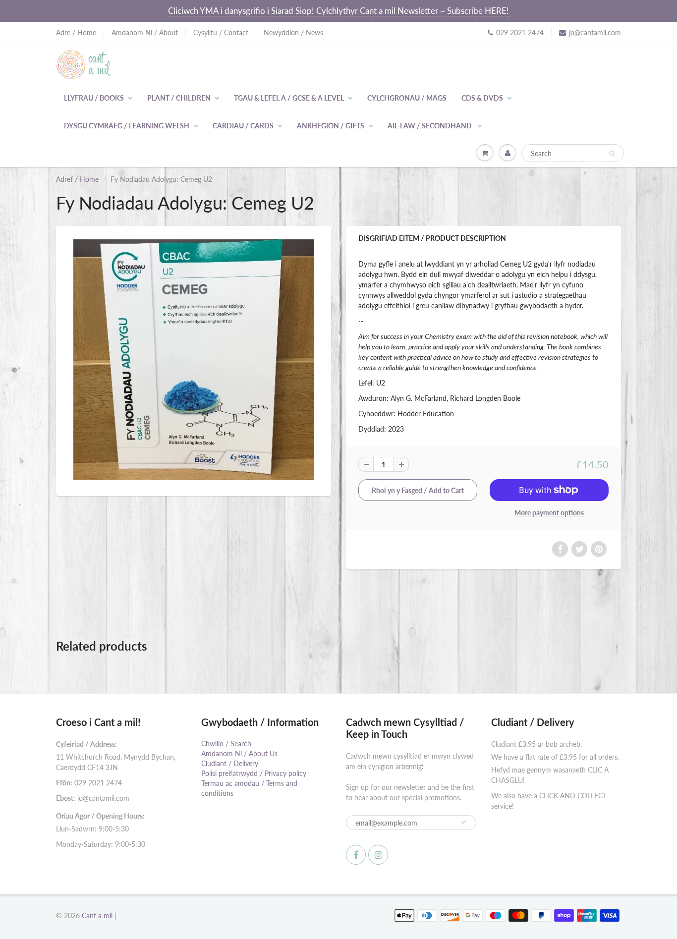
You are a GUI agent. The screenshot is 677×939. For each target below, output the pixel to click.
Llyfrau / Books (94, 98)
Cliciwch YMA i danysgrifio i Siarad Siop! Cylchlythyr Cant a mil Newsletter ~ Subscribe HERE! (338, 10)
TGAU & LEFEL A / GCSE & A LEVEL (289, 98)
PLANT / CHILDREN (179, 98)
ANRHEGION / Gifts (330, 125)
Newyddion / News (293, 32)
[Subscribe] (463, 822)
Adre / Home (76, 32)
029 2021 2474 (520, 32)
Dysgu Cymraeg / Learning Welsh (126, 125)
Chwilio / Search (226, 743)
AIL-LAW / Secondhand (430, 125)
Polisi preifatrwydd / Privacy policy (253, 773)
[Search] (612, 154)
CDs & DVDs (482, 98)
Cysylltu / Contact (220, 32)
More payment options (549, 512)
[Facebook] (356, 855)
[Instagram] (378, 855)
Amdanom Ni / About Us (239, 753)
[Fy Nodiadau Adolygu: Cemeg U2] (193, 360)
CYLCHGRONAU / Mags (407, 98)
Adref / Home (77, 179)
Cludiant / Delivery (229, 763)
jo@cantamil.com (595, 32)
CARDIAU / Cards (243, 125)
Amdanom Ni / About (145, 32)
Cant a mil (97, 915)
